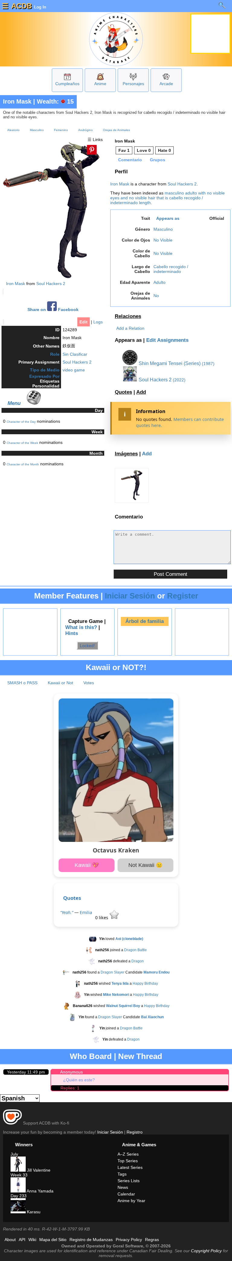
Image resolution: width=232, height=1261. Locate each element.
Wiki (32, 1239)
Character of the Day (21, 421)
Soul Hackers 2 (50, 283)
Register (182, 596)
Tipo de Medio (45, 369)
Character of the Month (23, 464)
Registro (135, 1132)
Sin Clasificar (75, 354)
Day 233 (19, 1195)
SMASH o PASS (22, 682)
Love (144, 150)
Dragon (137, 961)
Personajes (133, 83)
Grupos (157, 159)
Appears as (167, 218)
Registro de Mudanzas (91, 1239)
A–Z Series (128, 1154)
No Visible (162, 240)
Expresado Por (44, 376)
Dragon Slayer (112, 972)
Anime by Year (131, 1200)
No (156, 295)
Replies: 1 (69, 1088)
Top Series (128, 1160)
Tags (122, 1174)
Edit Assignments (167, 340)
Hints (71, 633)
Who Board (91, 1056)
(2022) (179, 379)
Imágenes (126, 454)
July (14, 1154)
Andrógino (85, 130)
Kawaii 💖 (87, 865)
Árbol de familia (144, 621)
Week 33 (19, 1175)
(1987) (208, 363)
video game (74, 369)
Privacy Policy (129, 1239)
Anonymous (71, 1072)
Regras (152, 1239)
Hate (164, 150)
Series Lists (129, 1180)
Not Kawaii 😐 (145, 865)
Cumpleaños (67, 83)
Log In (39, 7)
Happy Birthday (145, 983)
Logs (98, 321)
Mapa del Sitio (52, 1239)
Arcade (166, 83)
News (123, 1187)
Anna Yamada (39, 1191)
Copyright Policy (206, 1250)
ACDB (21, 6)
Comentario (130, 159)
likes (102, 917)
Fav (124, 150)
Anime (100, 83)
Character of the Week (22, 442)
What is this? (81, 627)
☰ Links (95, 139)
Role (55, 354)
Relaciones (128, 316)
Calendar (126, 1194)
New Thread (140, 1056)
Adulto (159, 282)
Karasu (33, 1211)
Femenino (61, 130)
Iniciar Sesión (130, 596)
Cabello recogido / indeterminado (170, 269)
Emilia (86, 912)
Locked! (87, 645)
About (10, 1239)
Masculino (37, 130)
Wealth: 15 (55, 101)
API (22, 1239)
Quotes (123, 392)
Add (141, 392)
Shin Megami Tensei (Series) (169, 363)
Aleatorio (13, 130)
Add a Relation (130, 328)
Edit (83, 321)
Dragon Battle (135, 950)
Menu (14, 403)
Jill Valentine (38, 1170)
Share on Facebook (53, 309)
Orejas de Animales (116, 130)
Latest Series (130, 1167)
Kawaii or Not (60, 682)
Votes (88, 682)
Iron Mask (17, 101)
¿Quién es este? (79, 1079)
